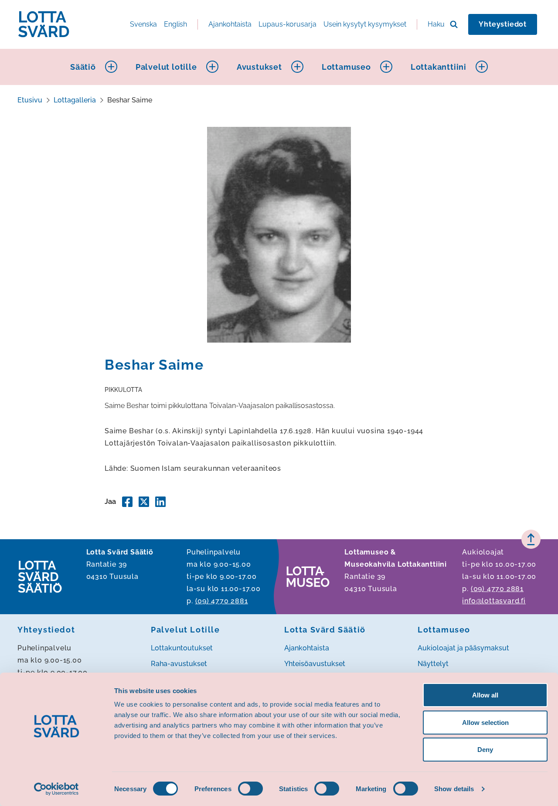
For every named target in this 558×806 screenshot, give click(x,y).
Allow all (485, 695)
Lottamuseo (346, 66)
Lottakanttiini (438, 66)
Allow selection (485, 722)
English (175, 24)
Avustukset (259, 66)
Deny (485, 749)
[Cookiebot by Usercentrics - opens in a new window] (56, 789)
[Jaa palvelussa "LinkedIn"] (160, 502)
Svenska (143, 24)
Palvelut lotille (166, 66)
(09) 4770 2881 (221, 601)
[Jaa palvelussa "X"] (144, 502)
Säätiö (83, 66)
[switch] (250, 789)
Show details (454, 788)
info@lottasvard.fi (493, 601)
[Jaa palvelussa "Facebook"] (127, 502)
